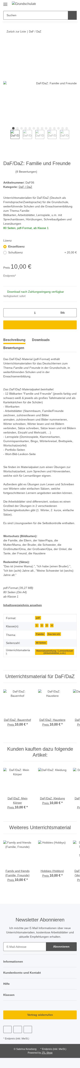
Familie (40, 634)
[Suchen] (72, 15)
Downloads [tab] (41, 340)
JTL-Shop (47, 1052)
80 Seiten (41, 642)
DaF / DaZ (25, 186)
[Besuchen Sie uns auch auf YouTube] (17, 1029)
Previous (6, 137)
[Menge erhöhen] (72, 313)
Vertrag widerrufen (40, 1014)
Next (72, 137)
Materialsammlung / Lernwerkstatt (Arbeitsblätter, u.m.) (54, 652)
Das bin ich (54, 634)
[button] (66, 4)
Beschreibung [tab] (14, 340)
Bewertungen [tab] (13, 348)
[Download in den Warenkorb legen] (6, 44)
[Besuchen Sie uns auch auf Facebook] (7, 1029)
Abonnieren (61, 946)
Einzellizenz (16, 246)
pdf (38, 618)
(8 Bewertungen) (26, 171)
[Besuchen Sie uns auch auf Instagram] (28, 1029)
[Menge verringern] (7, 313)
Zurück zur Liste (16, 31)
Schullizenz (42, 252)
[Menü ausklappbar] (5, 2)
